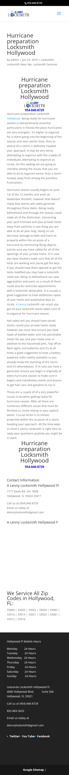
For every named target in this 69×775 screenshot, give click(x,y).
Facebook (43, 736)
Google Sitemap (33, 770)
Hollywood (13, 118)
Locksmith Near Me (19, 64)
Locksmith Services (45, 64)
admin (15, 60)
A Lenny (21, 304)
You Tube (28, 736)
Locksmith (47, 60)
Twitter (14, 736)
